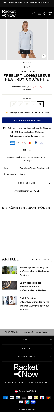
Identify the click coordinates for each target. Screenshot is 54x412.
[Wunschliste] (44, 13)
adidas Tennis (27, 72)
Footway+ (27, 161)
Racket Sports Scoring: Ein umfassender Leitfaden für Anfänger (35, 271)
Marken (26, 348)
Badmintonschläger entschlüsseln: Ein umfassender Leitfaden (33, 287)
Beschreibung (27, 183)
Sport (26, 339)
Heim (26, 67)
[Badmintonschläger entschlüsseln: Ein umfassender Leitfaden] (9, 285)
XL (40, 104)
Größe (27, 99)
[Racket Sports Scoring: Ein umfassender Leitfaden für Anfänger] (9, 270)
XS (14, 104)
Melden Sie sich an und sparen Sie (26, 383)
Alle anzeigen (41, 259)
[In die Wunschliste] (5, 216)
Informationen (26, 357)
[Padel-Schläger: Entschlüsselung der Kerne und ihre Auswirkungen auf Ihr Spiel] (9, 300)
